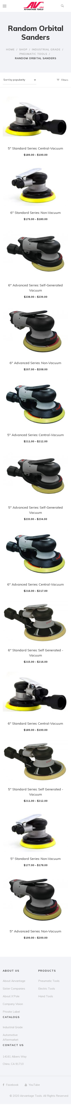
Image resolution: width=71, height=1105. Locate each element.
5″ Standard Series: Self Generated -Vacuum (35, 791)
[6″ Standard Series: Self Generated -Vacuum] (35, 622)
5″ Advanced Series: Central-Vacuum (35, 435)
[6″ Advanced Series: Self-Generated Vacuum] (35, 253)
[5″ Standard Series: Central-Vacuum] (35, 119)
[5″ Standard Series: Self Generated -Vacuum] (35, 761)
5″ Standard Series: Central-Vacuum (35, 148)
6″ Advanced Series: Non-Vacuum (35, 363)
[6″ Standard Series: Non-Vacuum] (35, 185)
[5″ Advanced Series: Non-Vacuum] (35, 900)
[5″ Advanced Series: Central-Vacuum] (35, 403)
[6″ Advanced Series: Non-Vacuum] (35, 331)
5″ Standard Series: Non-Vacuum (35, 859)
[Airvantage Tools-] (34, 6)
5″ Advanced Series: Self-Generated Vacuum (35, 510)
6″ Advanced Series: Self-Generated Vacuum (35, 287)
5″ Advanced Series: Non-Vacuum (35, 931)
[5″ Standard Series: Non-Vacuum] (35, 831)
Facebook (12, 1084)
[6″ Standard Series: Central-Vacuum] (35, 694)
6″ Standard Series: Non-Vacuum (35, 213)
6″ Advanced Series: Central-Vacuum (35, 584)
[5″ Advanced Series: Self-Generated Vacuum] (35, 476)
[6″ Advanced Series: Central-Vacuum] (35, 553)
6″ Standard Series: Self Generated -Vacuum (35, 652)
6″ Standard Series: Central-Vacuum (35, 723)
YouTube (34, 1084)
